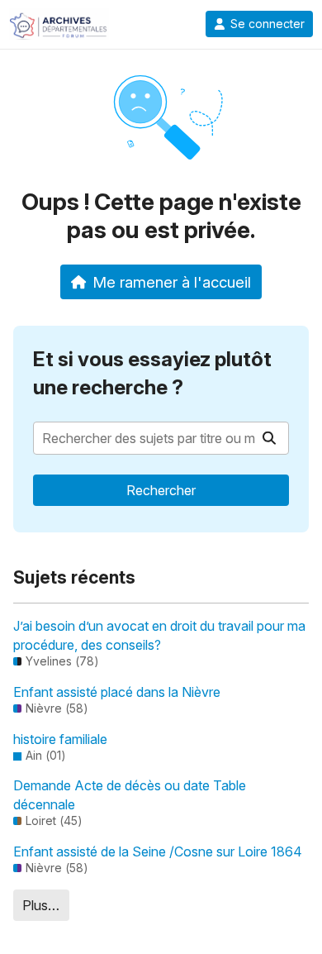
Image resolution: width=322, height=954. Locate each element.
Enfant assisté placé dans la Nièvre (116, 692)
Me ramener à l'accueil (171, 282)
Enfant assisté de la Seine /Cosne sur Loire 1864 (157, 851)
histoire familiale (60, 739)
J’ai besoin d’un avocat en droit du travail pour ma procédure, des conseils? (159, 635)
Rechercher (161, 490)
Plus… (40, 905)
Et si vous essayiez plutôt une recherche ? (152, 373)
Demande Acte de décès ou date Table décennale (129, 794)
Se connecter (267, 24)
